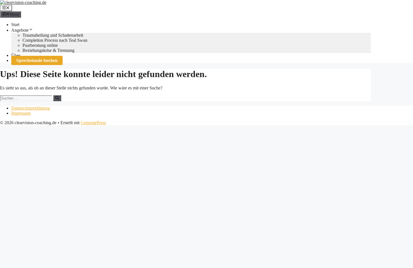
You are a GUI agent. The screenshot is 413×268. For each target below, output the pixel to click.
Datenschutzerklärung (30, 108)
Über (15, 55)
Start (15, 24)
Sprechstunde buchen (37, 60)
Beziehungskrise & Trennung (48, 50)
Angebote (20, 30)
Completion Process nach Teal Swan (54, 40)
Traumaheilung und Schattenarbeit (52, 35)
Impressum (21, 113)
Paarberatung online (40, 45)
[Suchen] (57, 98)
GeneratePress (93, 122)
